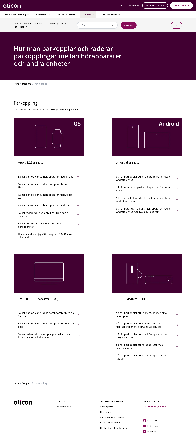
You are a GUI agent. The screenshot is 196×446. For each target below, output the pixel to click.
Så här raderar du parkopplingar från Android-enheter (143, 189)
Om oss (61, 401)
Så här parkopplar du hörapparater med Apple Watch (45, 196)
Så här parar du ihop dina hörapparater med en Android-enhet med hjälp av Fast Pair (143, 210)
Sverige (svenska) (157, 406)
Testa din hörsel (181, 5)
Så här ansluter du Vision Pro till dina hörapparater (39, 225)
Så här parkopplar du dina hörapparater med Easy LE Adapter (142, 336)
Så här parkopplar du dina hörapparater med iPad (44, 185)
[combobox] (95, 25)
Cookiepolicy (106, 406)
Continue (128, 25)
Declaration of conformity (113, 428)
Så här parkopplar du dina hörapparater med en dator (46, 325)
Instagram (152, 426)
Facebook (152, 420)
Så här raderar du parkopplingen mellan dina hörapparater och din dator (44, 336)
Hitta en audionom (155, 5)
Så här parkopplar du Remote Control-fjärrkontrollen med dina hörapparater (138, 325)
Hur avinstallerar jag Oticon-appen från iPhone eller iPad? (45, 236)
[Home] (12, 5)
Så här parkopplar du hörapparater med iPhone (45, 176)
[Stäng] (176, 25)
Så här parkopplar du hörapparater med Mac (44, 205)
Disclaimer (105, 412)
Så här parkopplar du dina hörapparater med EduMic (142, 357)
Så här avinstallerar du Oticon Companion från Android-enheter (143, 199)
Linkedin (151, 431)
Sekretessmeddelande (111, 401)
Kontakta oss (64, 406)
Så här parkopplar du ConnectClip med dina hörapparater (141, 314)
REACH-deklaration (110, 422)
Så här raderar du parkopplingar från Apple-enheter (43, 214)
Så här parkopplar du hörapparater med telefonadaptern (139, 346)
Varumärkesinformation (112, 417)
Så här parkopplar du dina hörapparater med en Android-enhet (144, 178)
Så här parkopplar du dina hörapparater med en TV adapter (46, 314)
